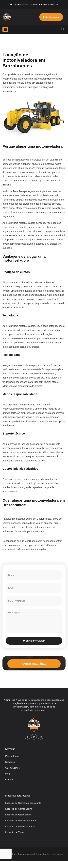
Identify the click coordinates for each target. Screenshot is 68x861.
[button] (5, 29)
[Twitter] (34, 737)
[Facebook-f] (27, 737)
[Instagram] (40, 737)
